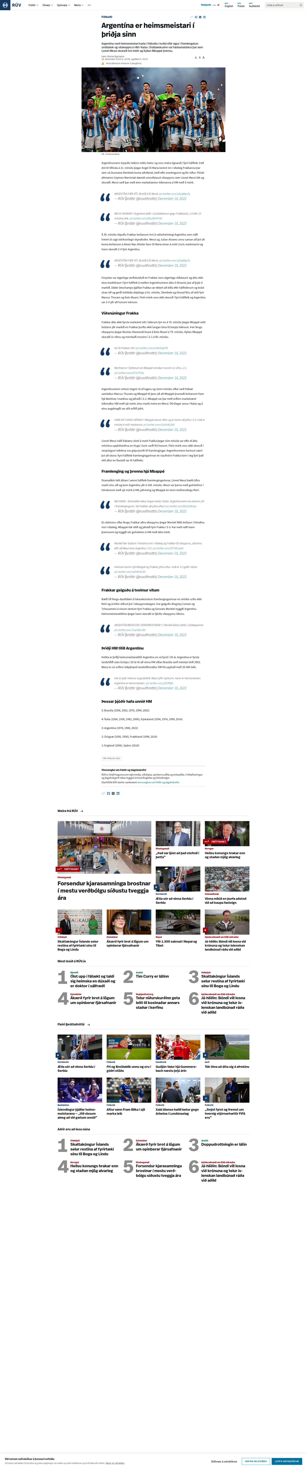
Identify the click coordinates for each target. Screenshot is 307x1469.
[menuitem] (37, 5)
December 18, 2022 (172, 198)
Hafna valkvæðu (256, 1461)
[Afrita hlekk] (191, 17)
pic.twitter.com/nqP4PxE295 (130, 572)
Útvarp (46, 5)
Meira (77, 5)
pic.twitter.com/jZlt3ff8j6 (159, 683)
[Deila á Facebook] (196, 17)
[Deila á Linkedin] (204, 17)
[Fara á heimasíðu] (13, 5)
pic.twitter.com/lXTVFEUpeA (168, 548)
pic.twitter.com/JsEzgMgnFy (174, 194)
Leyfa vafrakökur (287, 1461)
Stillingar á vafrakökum (224, 1461)
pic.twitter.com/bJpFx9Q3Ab (159, 425)
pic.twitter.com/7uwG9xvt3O (130, 630)
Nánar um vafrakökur (115, 1463)
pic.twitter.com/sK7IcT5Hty (129, 373)
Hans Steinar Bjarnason (113, 56)
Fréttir (32, 5)
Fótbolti (107, 17)
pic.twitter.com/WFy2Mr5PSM (146, 218)
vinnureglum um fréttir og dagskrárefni (158, 782)
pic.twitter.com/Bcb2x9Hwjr (181, 506)
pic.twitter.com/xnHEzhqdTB (152, 348)
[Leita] (301, 5)
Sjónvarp (62, 5)
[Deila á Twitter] (200, 17)
